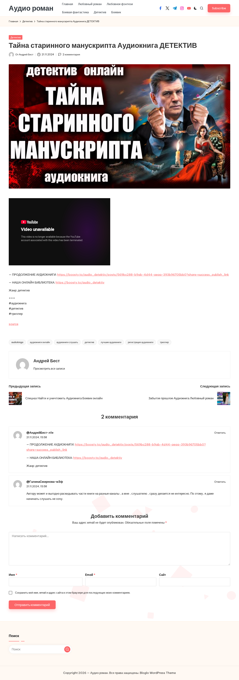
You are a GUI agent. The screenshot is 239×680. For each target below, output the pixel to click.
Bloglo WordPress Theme (158, 673)
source (13, 324)
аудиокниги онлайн (40, 342)
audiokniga (17, 342)
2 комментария (71, 54)
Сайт (162, 575)
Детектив (15, 37)
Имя (13, 575)
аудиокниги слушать (67, 342)
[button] (219, 8)
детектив (89, 342)
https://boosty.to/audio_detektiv (80, 282)
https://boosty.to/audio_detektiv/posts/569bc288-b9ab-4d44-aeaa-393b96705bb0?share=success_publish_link (143, 275)
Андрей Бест (46, 360)
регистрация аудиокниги (140, 342)
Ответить (220, 432)
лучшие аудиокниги (111, 342)
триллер (164, 342)
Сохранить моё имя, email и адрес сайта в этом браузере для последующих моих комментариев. (72, 592)
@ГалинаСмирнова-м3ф (44, 482)
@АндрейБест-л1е (39, 433)
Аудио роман (31, 8)
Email (90, 575)
